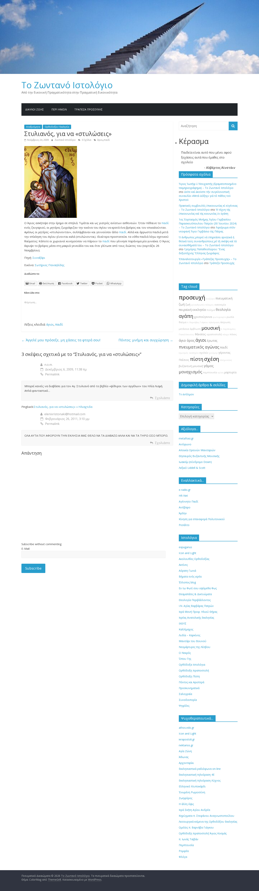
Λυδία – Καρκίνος (189, 635)
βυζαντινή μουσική (191, 366)
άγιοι (100, 139)
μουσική (211, 328)
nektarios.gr (186, 745)
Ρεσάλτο (184, 525)
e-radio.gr (185, 490)
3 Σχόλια (86, 139)
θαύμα (182, 322)
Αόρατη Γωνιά (187, 570)
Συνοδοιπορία (188, 700)
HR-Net (183, 495)
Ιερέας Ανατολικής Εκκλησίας (196, 617)
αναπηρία (194, 353)
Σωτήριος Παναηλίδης (49, 265)
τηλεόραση (214, 322)
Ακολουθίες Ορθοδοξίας (194, 559)
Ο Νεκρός (185, 653)
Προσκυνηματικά (189, 688)
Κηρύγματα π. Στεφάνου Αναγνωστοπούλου (206, 816)
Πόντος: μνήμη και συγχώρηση (146, 340)
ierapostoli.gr (187, 739)
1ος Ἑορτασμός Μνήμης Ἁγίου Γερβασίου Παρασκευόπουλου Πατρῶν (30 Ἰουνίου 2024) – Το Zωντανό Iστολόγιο (208, 223)
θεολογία (223, 309)
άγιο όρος (187, 340)
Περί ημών (59, 109)
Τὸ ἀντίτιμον (186, 394)
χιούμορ (213, 353)
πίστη (196, 359)
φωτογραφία (219, 317)
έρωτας (212, 340)
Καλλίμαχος (186, 629)
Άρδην (183, 513)
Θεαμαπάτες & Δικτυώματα (195, 594)
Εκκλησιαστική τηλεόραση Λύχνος (200, 780)
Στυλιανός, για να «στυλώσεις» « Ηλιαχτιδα (63, 407)
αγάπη (186, 316)
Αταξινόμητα (33, 126)
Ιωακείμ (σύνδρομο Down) (195, 462)
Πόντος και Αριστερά (191, 682)
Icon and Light (187, 553)
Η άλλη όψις (186, 804)
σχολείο (203, 352)
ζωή (187, 304)
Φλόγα (183, 857)
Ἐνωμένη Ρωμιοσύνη (192, 792)
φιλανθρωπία (198, 304)
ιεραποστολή (214, 334)
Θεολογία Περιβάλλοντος (195, 600)
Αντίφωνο (185, 444)
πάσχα (226, 334)
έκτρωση (225, 322)
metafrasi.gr (186, 438)
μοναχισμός (190, 371)
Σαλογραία (185, 694)
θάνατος (200, 334)
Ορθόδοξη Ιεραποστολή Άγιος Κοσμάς (203, 833)
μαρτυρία (230, 372)
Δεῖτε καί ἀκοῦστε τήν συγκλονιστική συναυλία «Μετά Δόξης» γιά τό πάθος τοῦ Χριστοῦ (205, 196)
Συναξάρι (38, 257)
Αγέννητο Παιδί (188, 501)
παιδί (107, 139)
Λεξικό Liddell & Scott (192, 468)
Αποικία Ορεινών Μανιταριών (197, 450)
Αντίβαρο (184, 507)
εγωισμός (183, 353)
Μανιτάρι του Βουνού (192, 641)
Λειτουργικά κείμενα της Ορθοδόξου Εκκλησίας (208, 821)
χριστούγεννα (203, 317)
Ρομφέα (184, 851)
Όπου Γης (185, 658)
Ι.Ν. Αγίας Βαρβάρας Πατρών (196, 606)
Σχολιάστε (162, 398)
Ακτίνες (183, 565)
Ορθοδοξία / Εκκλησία (57, 126)
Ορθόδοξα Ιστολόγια (192, 664)
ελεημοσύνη (226, 360)
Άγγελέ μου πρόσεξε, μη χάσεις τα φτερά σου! (60, 340)
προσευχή (192, 297)
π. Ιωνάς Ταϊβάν (188, 839)
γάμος (209, 365)
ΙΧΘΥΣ (182, 623)
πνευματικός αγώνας (199, 347)
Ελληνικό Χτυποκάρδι (192, 786)
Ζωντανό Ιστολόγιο (65, 139)
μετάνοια (184, 329)
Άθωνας (183, 757)
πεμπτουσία (210, 372)
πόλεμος (209, 304)
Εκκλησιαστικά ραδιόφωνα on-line (200, 769)
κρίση (221, 372)
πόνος (233, 334)
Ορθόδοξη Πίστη (189, 676)
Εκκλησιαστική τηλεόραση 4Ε (196, 774)
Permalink (52, 374)
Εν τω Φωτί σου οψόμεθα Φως (198, 588)
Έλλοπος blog (187, 582)
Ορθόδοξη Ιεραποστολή (194, 670)
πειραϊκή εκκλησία (192, 310)
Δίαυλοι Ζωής (34, 109)
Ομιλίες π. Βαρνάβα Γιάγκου (196, 827)
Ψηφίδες (184, 705)
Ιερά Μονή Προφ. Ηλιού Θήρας (198, 612)
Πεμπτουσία (186, 845)
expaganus (185, 547)
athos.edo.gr (186, 727)
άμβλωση (195, 329)
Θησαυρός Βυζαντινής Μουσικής (199, 456)
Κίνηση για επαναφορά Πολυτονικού (202, 519)
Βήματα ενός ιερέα (190, 576)
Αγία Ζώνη (185, 751)
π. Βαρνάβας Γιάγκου (197, 322)
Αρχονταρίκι (186, 763)
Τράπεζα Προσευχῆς (88, 109)
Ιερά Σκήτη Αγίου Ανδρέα (194, 810)
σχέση (211, 358)
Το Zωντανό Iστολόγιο (67, 85)
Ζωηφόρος (185, 798)
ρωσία (230, 317)
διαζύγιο (210, 298)
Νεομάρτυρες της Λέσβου (194, 647)
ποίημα (210, 310)
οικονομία (220, 304)
